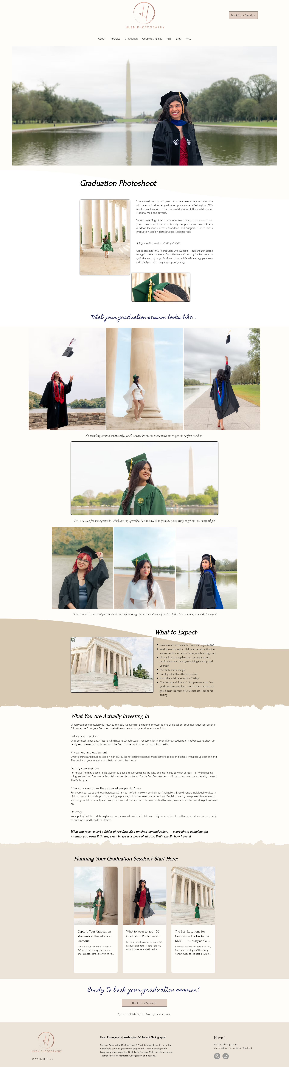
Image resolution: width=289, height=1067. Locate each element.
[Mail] (225, 1056)
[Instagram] (217, 1056)
